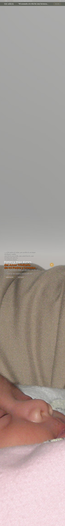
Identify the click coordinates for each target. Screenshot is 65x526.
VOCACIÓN (57, 3)
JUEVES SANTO (21, 277)
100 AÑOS (9, 4)
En (60, 1)
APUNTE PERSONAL (10, 277)
